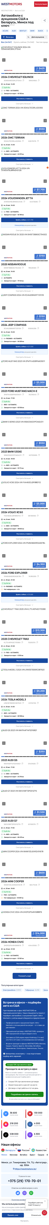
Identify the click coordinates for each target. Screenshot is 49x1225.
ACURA (5, 31)
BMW (32, 31)
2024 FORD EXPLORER (14, 572)
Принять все (13, 1215)
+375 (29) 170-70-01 (24, 1180)
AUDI (14, 31)
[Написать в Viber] (24, 1193)
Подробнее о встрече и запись (24, 1094)
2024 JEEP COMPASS (13, 325)
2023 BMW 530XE (11, 451)
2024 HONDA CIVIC (12, 942)
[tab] (3, 73)
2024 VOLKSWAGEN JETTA (17, 198)
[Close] (45, 1201)
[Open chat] (44, 1212)
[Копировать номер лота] (39, 80)
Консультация (41, 4)
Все (6, 42)
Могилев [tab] (13, 1155)
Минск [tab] (4, 1155)
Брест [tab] (32, 1155)
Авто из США (20, 10)
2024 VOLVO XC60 (12, 512)
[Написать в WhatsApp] (31, 1193)
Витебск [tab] (23, 1155)
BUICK (40, 31)
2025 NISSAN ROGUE (13, 264)
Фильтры (10, 37)
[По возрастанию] (28, 37)
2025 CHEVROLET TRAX (15, 639)
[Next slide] (45, 60)
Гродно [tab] (41, 1155)
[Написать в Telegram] (18, 1193)
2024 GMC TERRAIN (12, 137)
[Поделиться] (44, 20)
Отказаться (36, 1215)
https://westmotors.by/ (26, 1169)
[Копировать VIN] (23, 80)
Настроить (24, 1221)
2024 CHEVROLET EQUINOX (17, 77)
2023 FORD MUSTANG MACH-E (19, 391)
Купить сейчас (24, 42)
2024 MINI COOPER (12, 881)
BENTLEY (23, 31)
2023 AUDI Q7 (9, 820)
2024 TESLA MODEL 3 (13, 699)
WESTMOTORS (6, 10)
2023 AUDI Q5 (9, 760)
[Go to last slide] (3, 60)
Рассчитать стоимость (25, 99)
